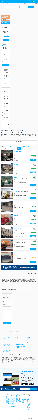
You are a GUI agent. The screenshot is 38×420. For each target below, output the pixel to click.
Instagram (12, 397)
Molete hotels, (31, 360)
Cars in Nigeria (13, 406)
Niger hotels (5, 342)
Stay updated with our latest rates (5, 17)
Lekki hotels (28, 336)
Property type (4, 44)
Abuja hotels (5, 336)
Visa (6, 395)
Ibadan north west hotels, (20, 361)
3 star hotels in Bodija (6, 346)
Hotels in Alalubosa (6, 124)
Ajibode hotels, (18, 360)
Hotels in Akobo (5, 117)
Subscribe (8, 19)
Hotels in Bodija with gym (18, 348)
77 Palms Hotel (29, 395)
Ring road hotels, (13, 357)
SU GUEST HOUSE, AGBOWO (28, 406)
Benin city (23, 400)
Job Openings (8, 399)
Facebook (12, 396)
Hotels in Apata (5, 110)
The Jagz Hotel (29, 410)
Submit (7, 323)
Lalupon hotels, (30, 361)
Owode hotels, (32, 357)
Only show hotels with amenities (5, 70)
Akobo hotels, (29, 358)
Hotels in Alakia (18, 401)
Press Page (8, 398)
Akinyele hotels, (27, 359)
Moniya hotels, (18, 358)
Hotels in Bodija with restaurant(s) (20, 346)
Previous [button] (1, 156)
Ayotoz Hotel (28, 400)
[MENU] (36, 1)
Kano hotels (16, 337)
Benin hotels (16, 338)
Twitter (12, 395)
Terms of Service (8, 401)
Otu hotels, (9, 357)
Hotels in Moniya (5, 112)
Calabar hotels (5, 339)
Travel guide (13, 401)
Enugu (22, 398)
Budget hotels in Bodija (6, 344)
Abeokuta (23, 402)
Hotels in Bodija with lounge (19, 347)
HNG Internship (8, 403)
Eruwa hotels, (13, 361)
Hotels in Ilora (18, 398)
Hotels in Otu (5, 91)
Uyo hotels (16, 339)
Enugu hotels (17, 342)
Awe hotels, (4, 358)
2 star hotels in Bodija (6, 345)
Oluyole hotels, (27, 357)
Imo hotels (4, 338)
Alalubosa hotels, (12, 359)
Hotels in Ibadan (5, 89)
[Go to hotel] (7, 155)
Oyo (16, 165)
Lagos (22, 397)
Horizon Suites (29, 404)
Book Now (33, 159)
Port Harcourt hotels (6, 337)
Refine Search (6, 39)
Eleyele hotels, (17, 359)
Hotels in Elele (5, 98)
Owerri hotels (17, 336)
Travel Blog (13, 398)
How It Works (8, 402)
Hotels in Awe (5, 105)
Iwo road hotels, (9, 358)
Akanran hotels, (7, 359)
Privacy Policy (8, 400)
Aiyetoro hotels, (22, 359)
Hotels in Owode (5, 103)
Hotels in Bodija (5, 96)
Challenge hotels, (23, 358)
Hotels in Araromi (6, 119)
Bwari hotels (28, 337)
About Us (7, 397)
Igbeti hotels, (26, 361)
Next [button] (12, 156)
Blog (7, 396)
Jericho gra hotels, (13, 360)
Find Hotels (31, 6)
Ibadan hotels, (4, 357)
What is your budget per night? (6, 32)
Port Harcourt (24, 399)
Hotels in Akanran (6, 122)
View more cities (6, 127)
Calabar (23, 396)
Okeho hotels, (4, 361)
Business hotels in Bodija (6, 350)
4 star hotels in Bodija (6, 347)
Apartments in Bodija (6, 351)
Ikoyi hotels (28, 339)
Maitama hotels (28, 338)
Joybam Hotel (29, 403)
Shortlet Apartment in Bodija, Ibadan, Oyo (5, 23)
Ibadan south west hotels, (25, 360)
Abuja (22, 395)
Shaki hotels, (9, 361)
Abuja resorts (28, 342)
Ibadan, (15, 165)
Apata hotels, (14, 358)
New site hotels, (7, 360)
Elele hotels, (23, 357)
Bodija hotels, (18, 357)
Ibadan (23, 401)
